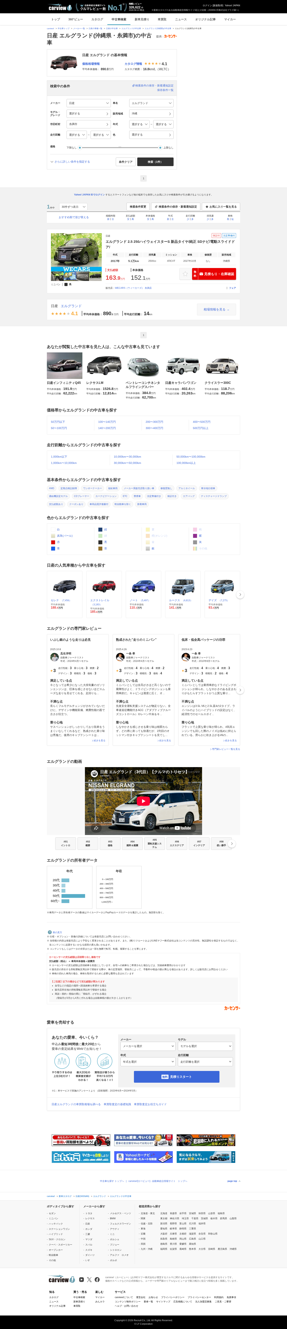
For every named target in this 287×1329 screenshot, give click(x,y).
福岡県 (163, 1249)
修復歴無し (166, 488)
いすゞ (88, 1260)
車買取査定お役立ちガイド (150, 1104)
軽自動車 (53, 1255)
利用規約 (219, 1297)
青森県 (173, 1213)
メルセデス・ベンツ (120, 1213)
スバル (88, 1244)
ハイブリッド (56, 1234)
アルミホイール (186, 488)
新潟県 (163, 1223)
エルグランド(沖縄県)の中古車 (158, 28)
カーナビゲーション (106, 496)
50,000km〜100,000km (190, 456)
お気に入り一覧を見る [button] (223, 206)
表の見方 (57, 932)
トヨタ (88, 1213)
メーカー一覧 (79, 28)
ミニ (112, 1234)
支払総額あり (56, 504)
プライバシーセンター (199, 1297)
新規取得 (218, 5)
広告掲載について (182, 1301)
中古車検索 (119, 19)
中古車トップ (64, 28)
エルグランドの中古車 (131, 28)
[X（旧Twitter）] (89, 1279)
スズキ (88, 1250)
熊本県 (192, 1249)
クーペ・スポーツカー (60, 1244)
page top (232, 1181)
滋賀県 (192, 1233)
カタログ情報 (133, 63)
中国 (143, 1238)
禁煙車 (137, 496)
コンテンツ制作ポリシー (128, 1301)
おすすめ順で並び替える (74, 217)
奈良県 (202, 1233)
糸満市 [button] (73, 124)
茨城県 (204, 1218)
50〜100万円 (59, 428)
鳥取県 (163, 1238)
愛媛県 (182, 1244)
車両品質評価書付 (99, 504)
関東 (143, 1218)
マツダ (88, 1239)
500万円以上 (201, 428)
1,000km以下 (59, 456)
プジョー (114, 1244)
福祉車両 (113, 488)
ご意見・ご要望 (223, 1301)
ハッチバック (56, 1223)
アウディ (114, 1229)
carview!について (124, 1297)
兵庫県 (173, 1233)
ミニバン (53, 1218)
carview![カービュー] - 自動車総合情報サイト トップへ (157, 1181)
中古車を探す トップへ (112, 1181)
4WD (51, 488)
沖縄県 (233, 1249)
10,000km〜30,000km (127, 456)
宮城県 (192, 1213)
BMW (113, 1218)
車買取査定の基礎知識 (117, 1104)
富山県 (182, 1223)
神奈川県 (174, 1218)
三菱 (87, 1234)
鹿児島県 (222, 1249)
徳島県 (163, 1244)
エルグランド (71, 306)
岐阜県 (173, 1228)
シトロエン (116, 1250)
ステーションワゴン (59, 1229)
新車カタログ (65, 1196)
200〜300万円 (154, 421)
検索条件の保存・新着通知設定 (154, 85)
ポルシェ (114, 1239)
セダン (52, 1213)
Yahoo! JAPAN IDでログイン (89, 194)
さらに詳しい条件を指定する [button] (72, 161)
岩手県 (182, 1213)
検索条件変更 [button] (138, 206)
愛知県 (163, 1228)
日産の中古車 (112, 28)
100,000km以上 (186, 462)
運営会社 (140, 1297)
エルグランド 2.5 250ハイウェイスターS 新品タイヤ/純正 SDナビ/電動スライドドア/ (170, 244)
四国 (143, 1244)
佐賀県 (173, 1249)
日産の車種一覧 (95, 28)
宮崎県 (211, 1249)
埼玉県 (185, 1218)
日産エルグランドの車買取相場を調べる (76, 1104)
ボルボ (113, 1260)
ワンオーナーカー (92, 488)
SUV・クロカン (57, 1239)
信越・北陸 (146, 1223)
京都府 (182, 1233)
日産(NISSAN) (82, 1196)
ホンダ (88, 1229)
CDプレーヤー (81, 496)
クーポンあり (76, 504)
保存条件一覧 (165, 90)
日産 (54, 306)
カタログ (97, 19)
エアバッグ (189, 496)
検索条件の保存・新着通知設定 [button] (178, 206)
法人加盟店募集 (203, 1301)
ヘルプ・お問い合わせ (126, 1306)
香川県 (173, 1244)
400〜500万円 (201, 421)
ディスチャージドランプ (214, 496)
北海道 (163, 1213)
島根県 (173, 1238)
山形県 (211, 1213)
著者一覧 (148, 1301)
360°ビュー (75, 19)
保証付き (172, 496)
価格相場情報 (91, 63)
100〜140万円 (107, 421)
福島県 (221, 1213)
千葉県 (194, 1218)
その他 (52, 1260)
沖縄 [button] (134, 113)
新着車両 (142, 504)
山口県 (202, 1238)
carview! (50, 28)
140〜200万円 (107, 428)
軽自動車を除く (123, 504)
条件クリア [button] (126, 161)
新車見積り (142, 19)
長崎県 (182, 1249)
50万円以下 (58, 421)
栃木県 (213, 1218)
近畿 (143, 1233)
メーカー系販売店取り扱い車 (139, 488)
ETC (125, 496)
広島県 (192, 1238)
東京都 (163, 1218)
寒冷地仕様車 (208, 488)
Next (240, 594)
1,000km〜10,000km (64, 462)
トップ (55, 19)
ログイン (207, 5)
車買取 (162, 19)
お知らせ (153, 1297)
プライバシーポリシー (172, 1297)
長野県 (173, 1223)
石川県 (192, 1223)
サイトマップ (163, 1301)
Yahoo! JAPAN (232, 5)
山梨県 (233, 1218)
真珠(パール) (64, 535)
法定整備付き (154, 496)
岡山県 (182, 1238)
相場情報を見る (215, 309)
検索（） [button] (155, 161)
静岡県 (182, 1228)
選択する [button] (74, 113)
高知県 (192, 1244)
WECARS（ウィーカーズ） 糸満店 (133, 288)
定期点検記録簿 (69, 488)
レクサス (90, 1218)
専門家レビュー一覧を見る (226, 749)
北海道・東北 (148, 1213)
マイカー (230, 19)
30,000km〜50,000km (127, 462)
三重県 (192, 1228)
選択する (137, 134)
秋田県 (202, 1213)
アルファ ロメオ (119, 1255)
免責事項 (231, 1297)
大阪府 (163, 1233)
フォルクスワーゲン (120, 1223)
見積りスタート (181, 1076)
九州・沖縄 (146, 1249)
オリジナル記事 (205, 19)
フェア (232, 288)
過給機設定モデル (58, 496)
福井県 (202, 1223)
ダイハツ (90, 1255)
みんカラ (100, 1301)
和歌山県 (212, 1233)
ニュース (181, 19)
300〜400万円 (154, 428)
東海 (143, 1228)
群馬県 (223, 1218)
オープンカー (56, 1250)
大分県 (202, 1249)
